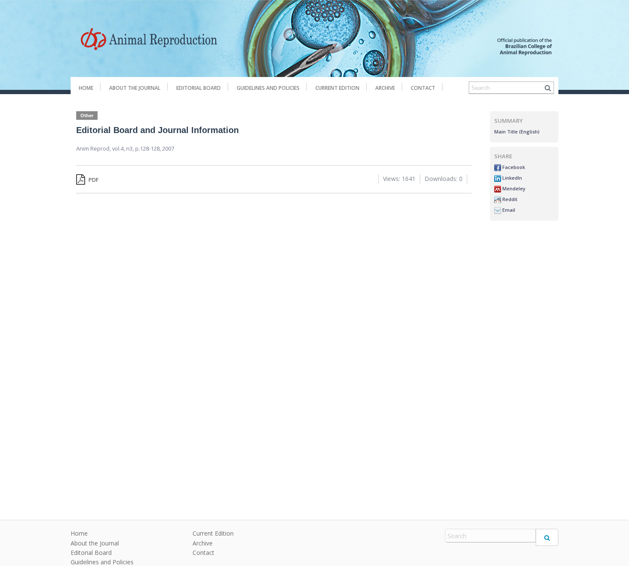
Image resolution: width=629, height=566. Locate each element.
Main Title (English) (517, 131)
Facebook (513, 167)
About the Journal (134, 88)
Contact (423, 88)
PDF (92, 180)
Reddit (509, 199)
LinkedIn (511, 178)
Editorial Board (198, 88)
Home (86, 88)
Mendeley (513, 188)
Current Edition (337, 88)
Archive (385, 88)
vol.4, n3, (123, 148)
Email (508, 210)
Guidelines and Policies (268, 88)
